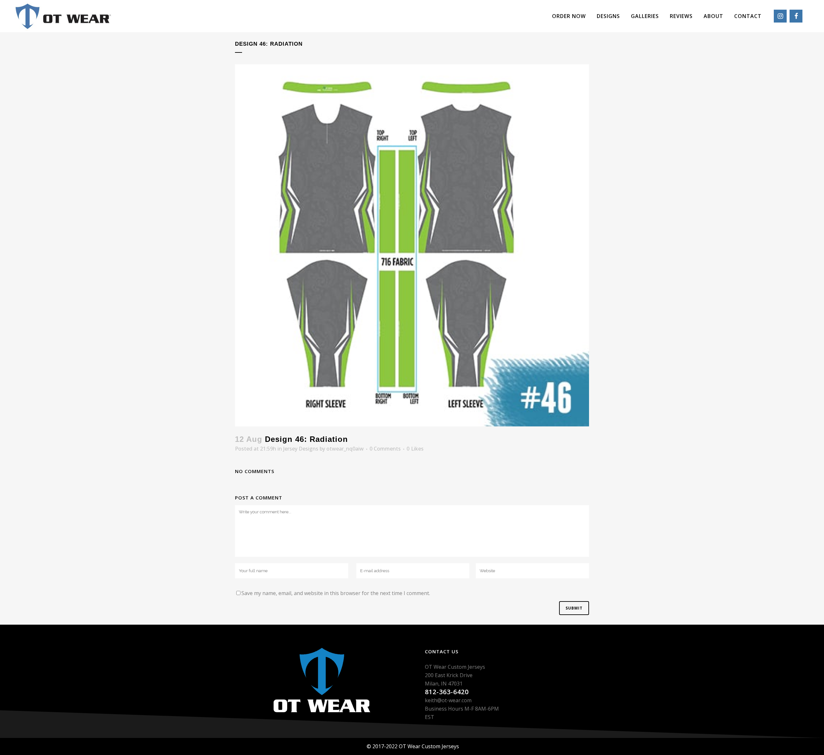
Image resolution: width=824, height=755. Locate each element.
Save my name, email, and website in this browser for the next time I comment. (335, 593)
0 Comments (385, 448)
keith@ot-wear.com (448, 700)
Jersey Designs (300, 448)
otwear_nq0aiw (345, 448)
